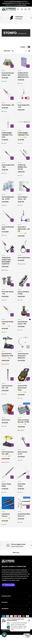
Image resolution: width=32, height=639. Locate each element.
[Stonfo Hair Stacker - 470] (8, 281)
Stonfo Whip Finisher (21, 485)
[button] (25, 9)
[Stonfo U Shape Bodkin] (8, 473)
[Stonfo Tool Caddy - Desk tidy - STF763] (24, 409)
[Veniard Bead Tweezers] (8, 503)
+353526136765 (6, 3)
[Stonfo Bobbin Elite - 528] (24, 94)
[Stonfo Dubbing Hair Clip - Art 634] (8, 186)
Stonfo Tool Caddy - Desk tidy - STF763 (24, 421)
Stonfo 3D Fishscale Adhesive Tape (8, 74)
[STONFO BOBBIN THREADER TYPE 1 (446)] (8, 122)
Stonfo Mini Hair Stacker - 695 (22, 322)
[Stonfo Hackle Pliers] (24, 246)
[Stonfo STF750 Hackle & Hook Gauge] (24, 375)
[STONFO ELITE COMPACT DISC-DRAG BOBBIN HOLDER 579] (8, 246)
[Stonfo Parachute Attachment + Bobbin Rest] (24, 343)
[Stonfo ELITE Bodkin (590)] (8, 216)
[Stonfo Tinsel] (8, 409)
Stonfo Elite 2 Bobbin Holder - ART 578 (24, 229)
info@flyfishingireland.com (16, 1)
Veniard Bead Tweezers (6, 515)
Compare (22, 47)
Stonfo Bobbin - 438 (8, 105)
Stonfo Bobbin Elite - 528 (23, 106)
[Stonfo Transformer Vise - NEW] (8, 441)
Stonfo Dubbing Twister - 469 (22, 198)
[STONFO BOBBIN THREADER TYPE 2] (24, 122)
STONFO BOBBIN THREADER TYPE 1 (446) (7, 135)
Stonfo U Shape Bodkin (6, 485)
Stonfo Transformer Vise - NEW (8, 453)
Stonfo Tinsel (6, 420)
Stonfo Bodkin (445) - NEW (8, 166)
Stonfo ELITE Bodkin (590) (8, 228)
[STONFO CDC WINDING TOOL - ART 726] (24, 154)
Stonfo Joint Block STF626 (23, 292)
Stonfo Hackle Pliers (24, 257)
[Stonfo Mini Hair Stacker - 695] (24, 310)
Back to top (16, 552)
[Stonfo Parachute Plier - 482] (8, 375)
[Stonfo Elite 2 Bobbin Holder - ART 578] (24, 216)
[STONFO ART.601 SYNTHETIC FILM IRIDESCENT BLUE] (24, 62)
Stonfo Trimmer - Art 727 (23, 453)
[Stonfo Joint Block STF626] (24, 281)
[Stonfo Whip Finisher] (24, 473)
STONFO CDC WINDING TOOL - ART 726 (23, 167)
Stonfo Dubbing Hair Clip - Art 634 (8, 198)
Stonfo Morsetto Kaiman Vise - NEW (7, 354)
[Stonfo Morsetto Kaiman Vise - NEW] (8, 343)
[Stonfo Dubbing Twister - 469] (24, 186)
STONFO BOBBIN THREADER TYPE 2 (23, 134)
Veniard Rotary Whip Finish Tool (24, 515)
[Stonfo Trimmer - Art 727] (24, 441)
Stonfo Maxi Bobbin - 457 (7, 322)
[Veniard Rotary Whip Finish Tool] (24, 503)
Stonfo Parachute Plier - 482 (7, 387)
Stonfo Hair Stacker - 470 (8, 292)
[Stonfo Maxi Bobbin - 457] (8, 310)
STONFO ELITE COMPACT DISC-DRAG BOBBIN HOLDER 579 (6, 261)
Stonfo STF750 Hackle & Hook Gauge (22, 388)
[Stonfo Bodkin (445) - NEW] (8, 154)
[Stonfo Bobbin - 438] (8, 94)
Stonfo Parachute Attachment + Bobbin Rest (23, 356)
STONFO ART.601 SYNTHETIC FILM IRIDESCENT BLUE (23, 75)
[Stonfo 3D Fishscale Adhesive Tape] (8, 62)
